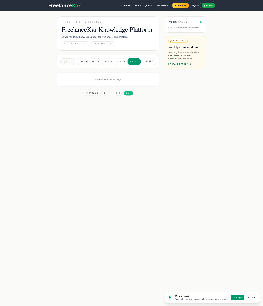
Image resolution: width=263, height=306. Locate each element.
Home (127, 5)
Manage (237, 297)
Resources (162, 5)
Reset (149, 61)
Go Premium (181, 5)
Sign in (195, 5)
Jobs (149, 5)
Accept (251, 297)
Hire (138, 5)
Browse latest (178, 64)
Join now (208, 5)
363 (118, 93)
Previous (92, 93)
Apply (134, 61)
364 (128, 93)
